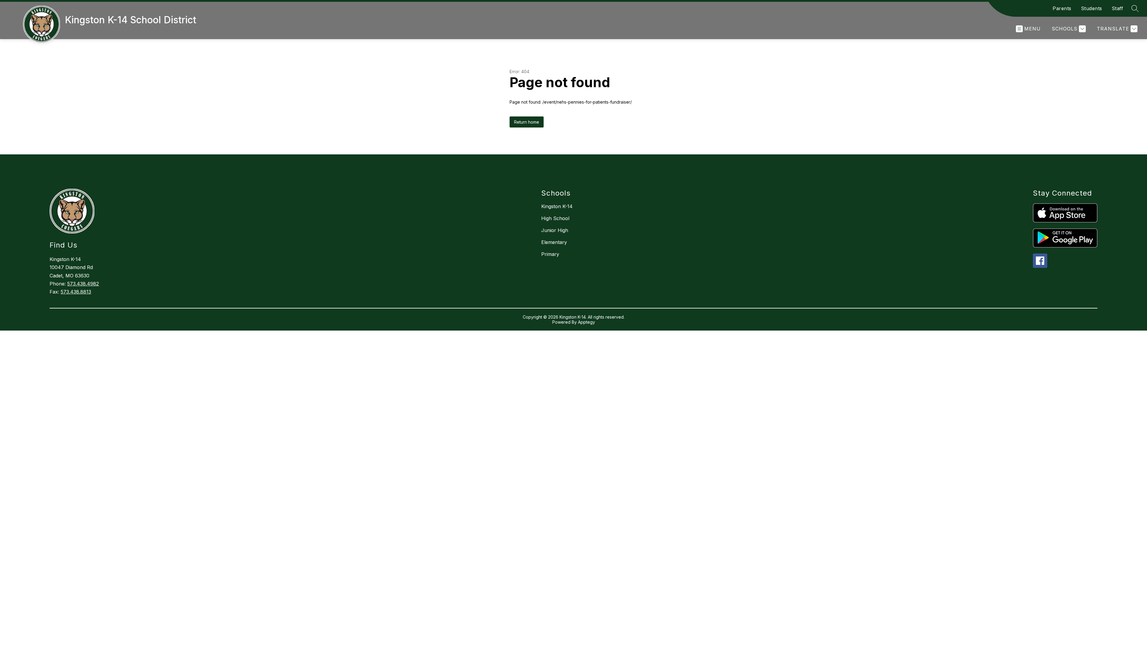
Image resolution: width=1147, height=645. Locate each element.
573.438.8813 (76, 292)
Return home (526, 122)
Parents (1062, 8)
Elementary (554, 242)
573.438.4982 (83, 284)
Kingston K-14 (557, 206)
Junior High (554, 230)
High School (555, 218)
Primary (550, 254)
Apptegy (586, 322)
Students (1091, 8)
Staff (1117, 8)
